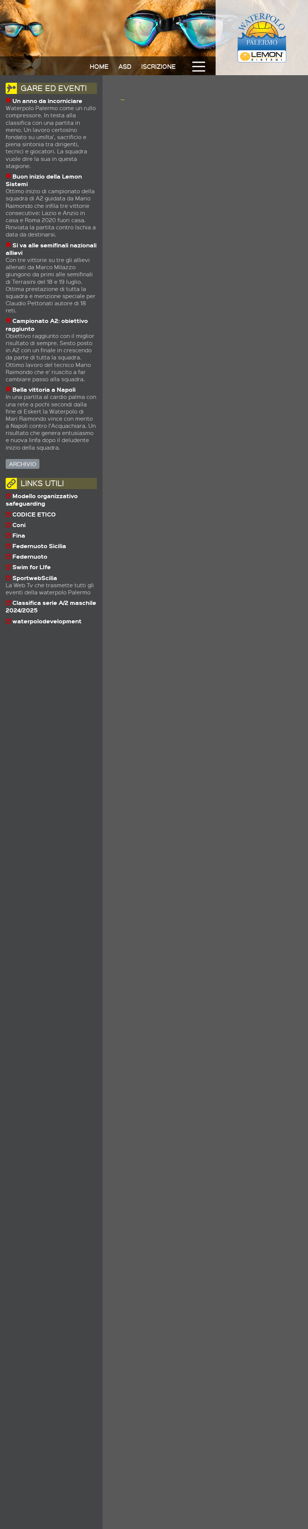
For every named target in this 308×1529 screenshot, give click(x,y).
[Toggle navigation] (199, 66)
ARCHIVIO (22, 464)
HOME (99, 66)
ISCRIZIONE (158, 66)
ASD (124, 66)
